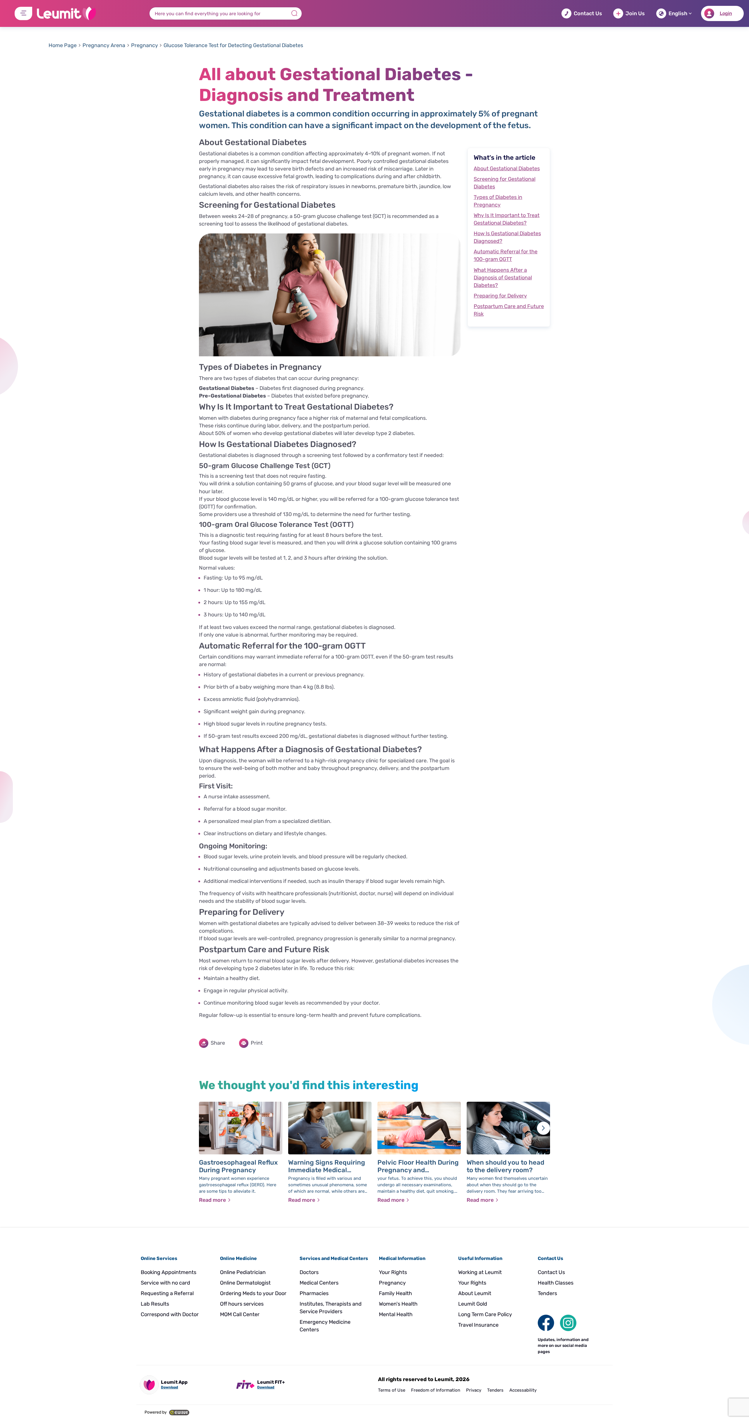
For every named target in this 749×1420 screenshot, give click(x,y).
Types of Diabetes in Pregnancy (498, 201)
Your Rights (393, 1272)
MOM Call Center (240, 1314)
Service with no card (165, 1283)
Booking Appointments (168, 1272)
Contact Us (588, 13)
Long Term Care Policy (485, 1314)
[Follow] (568, 1322)
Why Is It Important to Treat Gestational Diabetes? (507, 219)
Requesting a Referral (167, 1293)
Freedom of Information (435, 1390)
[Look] (546, 1322)
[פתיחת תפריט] (23, 13)
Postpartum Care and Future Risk (509, 310)
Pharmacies (314, 1293)
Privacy (473, 1390)
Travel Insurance (478, 1325)
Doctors (309, 1272)
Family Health (395, 1293)
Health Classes (555, 1283)
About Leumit (474, 1293)
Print (257, 1043)
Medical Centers (319, 1283)
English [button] (678, 13)
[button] (543, 1128)
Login (726, 13)
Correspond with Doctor (170, 1314)
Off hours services (242, 1304)
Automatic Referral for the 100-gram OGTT (505, 255)
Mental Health (396, 1314)
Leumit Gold (472, 1304)
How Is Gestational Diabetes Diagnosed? (507, 237)
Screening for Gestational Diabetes (504, 183)
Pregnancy (144, 45)
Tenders (547, 1293)
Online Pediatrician (243, 1272)
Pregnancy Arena (104, 45)
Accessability (523, 1390)
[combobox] (225, 13)
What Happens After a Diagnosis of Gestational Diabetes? (503, 277)
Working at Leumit (480, 1272)
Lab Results (155, 1304)
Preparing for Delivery (500, 296)
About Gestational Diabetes (507, 168)
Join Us (635, 13)
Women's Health (398, 1304)
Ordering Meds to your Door (253, 1293)
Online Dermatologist (245, 1283)
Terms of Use (391, 1390)
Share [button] (218, 1043)
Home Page (63, 45)
